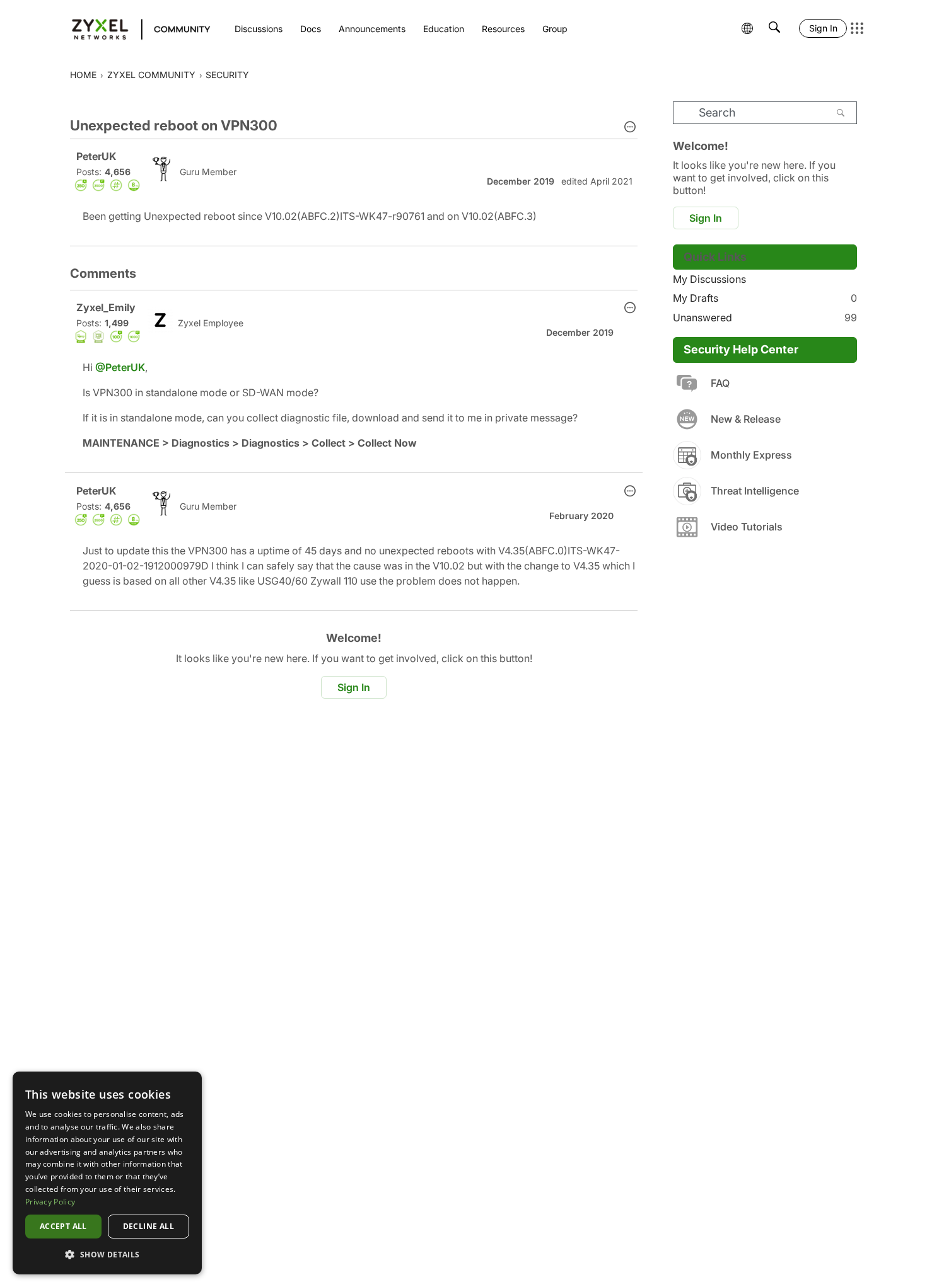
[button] (630, 128)
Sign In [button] (353, 687)
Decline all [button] (148, 1226)
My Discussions (709, 279)
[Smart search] (774, 28)
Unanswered (765, 317)
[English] (135, 28)
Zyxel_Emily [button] (106, 307)
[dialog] (107, 1173)
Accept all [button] (63, 1226)
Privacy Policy (50, 1201)
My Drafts (765, 298)
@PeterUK (120, 367)
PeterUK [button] (96, 156)
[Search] (841, 112)
